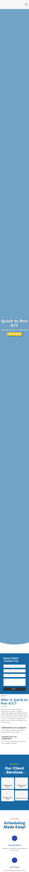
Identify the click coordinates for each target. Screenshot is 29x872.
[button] (26, 4)
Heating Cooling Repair (7, 786)
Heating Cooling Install (21, 786)
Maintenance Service (21, 798)
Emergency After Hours (7, 798)
